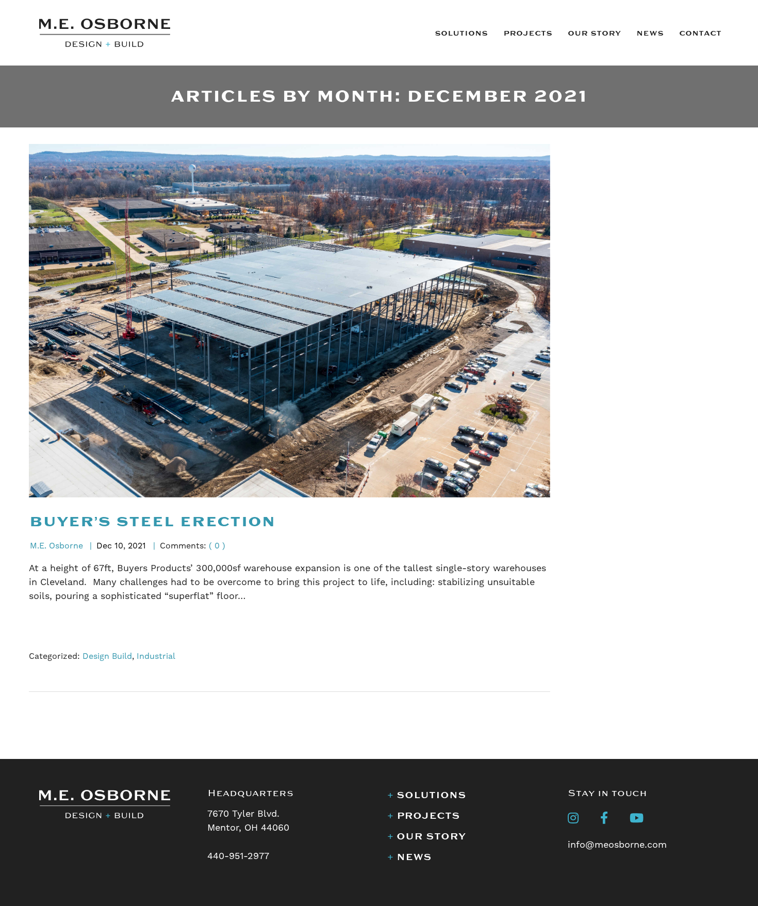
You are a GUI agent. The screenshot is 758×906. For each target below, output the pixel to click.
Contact (700, 33)
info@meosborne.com (617, 844)
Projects (527, 33)
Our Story (594, 33)
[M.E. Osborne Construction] (104, 31)
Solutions (461, 33)
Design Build (107, 656)
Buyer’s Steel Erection (152, 521)
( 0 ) (217, 546)
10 (118, 546)
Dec (104, 546)
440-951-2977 (238, 855)
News (650, 33)
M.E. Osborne (56, 546)
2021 (137, 546)
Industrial (156, 656)
